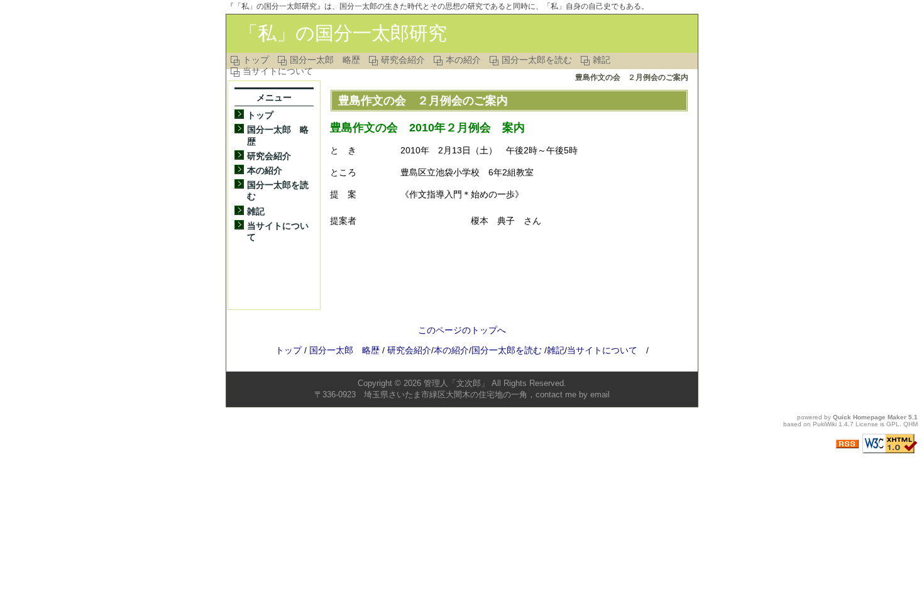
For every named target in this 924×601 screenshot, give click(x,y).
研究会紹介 (403, 60)
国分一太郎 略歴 (325, 60)
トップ (256, 60)
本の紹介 (463, 60)
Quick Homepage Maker (869, 417)
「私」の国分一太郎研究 (343, 33)
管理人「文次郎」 (456, 383)
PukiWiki (825, 424)
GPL (892, 424)
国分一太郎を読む (537, 60)
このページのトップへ (462, 330)
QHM (910, 424)
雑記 (601, 60)
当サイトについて (278, 71)
